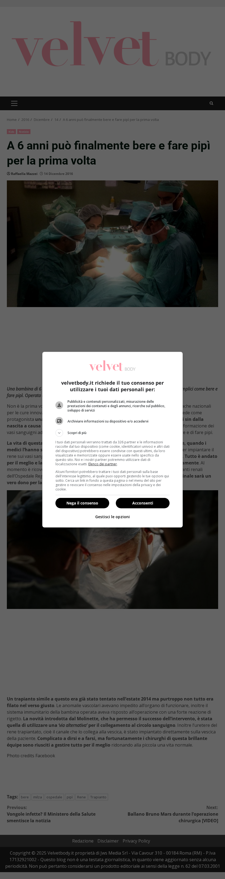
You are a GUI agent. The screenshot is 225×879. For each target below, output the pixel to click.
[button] (112, 433)
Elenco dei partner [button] (102, 464)
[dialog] (112, 440)
